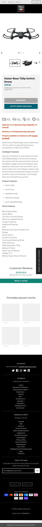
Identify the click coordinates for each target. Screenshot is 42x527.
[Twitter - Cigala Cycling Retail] (13, 370)
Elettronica (20, 392)
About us (21, 426)
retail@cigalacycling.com (27, 366)
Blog (21, 451)
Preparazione (21, 444)
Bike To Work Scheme (21, 431)
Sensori (21, 394)
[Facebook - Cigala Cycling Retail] (17, 370)
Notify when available (21, 106)
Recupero (20, 403)
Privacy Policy (21, 440)
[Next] (39, 52)
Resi (21, 424)
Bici (20, 396)
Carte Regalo (21, 437)
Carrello (36, 2)
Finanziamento (21, 428)
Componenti (20, 399)
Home (21, 385)
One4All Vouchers (21, 435)
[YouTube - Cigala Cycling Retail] (25, 370)
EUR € (17, 2)
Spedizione (8, 87)
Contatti (21, 421)
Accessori (20, 401)
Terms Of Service (21, 442)
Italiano (10, 2)
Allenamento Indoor (20, 389)
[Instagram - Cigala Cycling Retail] (21, 370)
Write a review (21, 281)
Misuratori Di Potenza (20, 387)
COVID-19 (21, 453)
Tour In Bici (21, 447)
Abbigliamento (20, 405)
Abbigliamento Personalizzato (21, 449)
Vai (37, 471)
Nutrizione (20, 408)
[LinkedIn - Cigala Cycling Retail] (28, 370)
